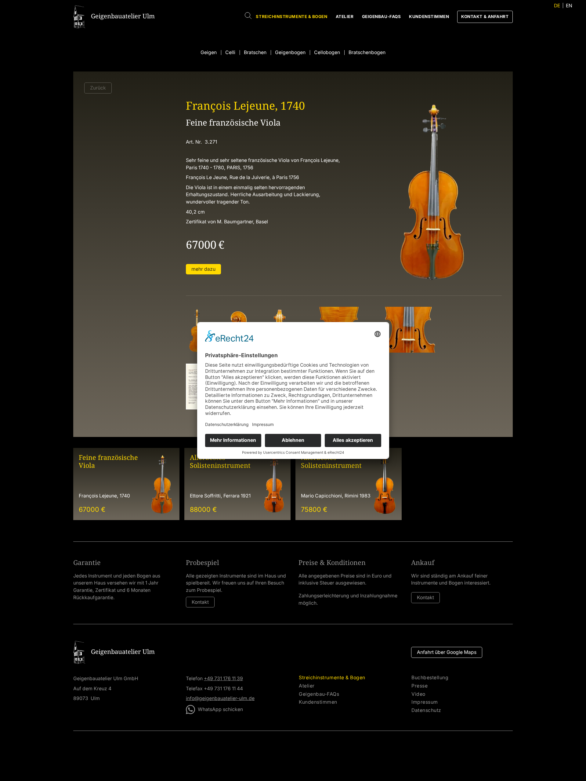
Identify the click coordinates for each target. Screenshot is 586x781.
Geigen (209, 52)
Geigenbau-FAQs (381, 16)
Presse (419, 686)
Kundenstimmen (429, 16)
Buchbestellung (430, 677)
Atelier (345, 16)
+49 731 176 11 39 (223, 678)
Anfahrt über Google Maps (446, 652)
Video (418, 694)
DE (557, 6)
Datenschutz (426, 710)
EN (569, 6)
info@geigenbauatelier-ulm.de (220, 698)
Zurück (98, 88)
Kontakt (200, 602)
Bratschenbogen (367, 52)
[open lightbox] (197, 330)
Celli (230, 52)
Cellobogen (327, 52)
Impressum (424, 702)
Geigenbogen (290, 52)
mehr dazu (203, 269)
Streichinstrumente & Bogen (291, 16)
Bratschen (255, 52)
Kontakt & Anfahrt (484, 16)
